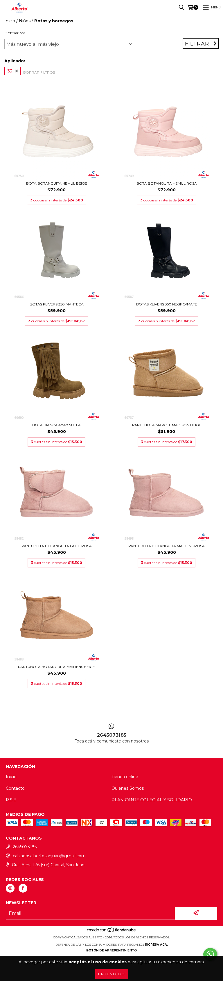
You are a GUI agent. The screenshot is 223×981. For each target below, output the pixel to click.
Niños (24, 20)
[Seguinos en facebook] (23, 888)
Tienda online (125, 776)
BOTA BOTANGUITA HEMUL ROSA (166, 183)
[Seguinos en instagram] (10, 888)
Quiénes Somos (128, 788)
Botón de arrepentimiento (111, 950)
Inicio (9, 20)
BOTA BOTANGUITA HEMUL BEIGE (56, 183)
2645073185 (25, 846)
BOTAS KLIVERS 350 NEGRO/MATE (166, 304)
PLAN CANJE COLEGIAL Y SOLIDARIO (152, 799)
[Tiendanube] (111, 931)
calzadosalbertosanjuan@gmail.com (49, 855)
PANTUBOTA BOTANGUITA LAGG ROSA (56, 546)
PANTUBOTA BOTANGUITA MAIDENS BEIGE (56, 667)
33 (10, 71)
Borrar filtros (39, 72)
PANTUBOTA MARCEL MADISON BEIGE (166, 425)
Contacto (15, 788)
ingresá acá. (156, 945)
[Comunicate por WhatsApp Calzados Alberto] (210, 954)
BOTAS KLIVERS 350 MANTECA (57, 304)
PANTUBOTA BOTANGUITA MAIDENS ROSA (166, 546)
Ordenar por (14, 33)
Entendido (111, 974)
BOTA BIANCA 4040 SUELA (56, 425)
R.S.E (11, 799)
